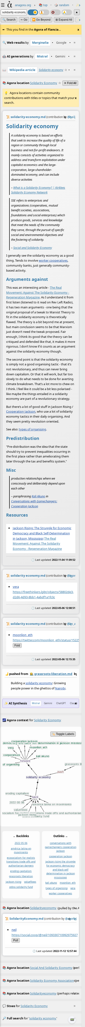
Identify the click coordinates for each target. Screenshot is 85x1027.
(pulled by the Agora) (40, 908)
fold (17, 645)
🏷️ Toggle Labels (63, 734)
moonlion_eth (23, 635)
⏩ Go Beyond (41, 19)
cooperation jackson (60, 856)
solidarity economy (39, 683)
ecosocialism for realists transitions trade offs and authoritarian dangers (20, 861)
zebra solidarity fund (21, 887)
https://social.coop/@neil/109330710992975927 (45, 935)
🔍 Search (9, 19)
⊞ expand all (63, 19)
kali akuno (51, 883)
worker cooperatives (53, 260)
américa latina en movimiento (21, 850)
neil (14, 930)
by (41, 673)
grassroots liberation (21, 876)
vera (16, 586)
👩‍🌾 (32, 674)
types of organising (32, 429)
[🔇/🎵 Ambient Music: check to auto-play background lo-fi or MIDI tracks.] (55, 12)
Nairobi (60, 688)
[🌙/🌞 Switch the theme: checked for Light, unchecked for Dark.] (33, 12)
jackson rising (13, 881)
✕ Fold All (70, 83)
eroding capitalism (21, 871)
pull (15, 940)
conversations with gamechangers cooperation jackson (60, 847)
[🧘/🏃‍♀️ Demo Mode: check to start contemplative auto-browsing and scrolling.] (44, 12)
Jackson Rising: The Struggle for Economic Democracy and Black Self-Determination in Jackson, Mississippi (42, 533)
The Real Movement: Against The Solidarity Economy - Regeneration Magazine (37, 292)
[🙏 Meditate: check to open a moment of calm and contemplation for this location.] (67, 12)
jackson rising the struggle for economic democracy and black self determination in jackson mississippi (60, 869)
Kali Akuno (38, 496)
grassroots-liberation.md (53, 674)
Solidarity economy (51, 70)
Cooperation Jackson (20, 412)
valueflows (30, 881)
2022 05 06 (21, 843)
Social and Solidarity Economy (32, 247)
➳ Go (24, 19)
